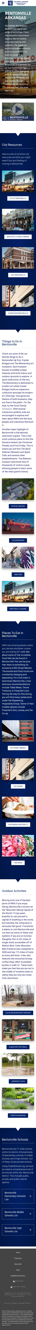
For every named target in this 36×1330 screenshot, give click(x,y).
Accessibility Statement (15, 1294)
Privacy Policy (24, 1293)
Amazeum (7, 409)
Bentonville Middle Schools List (14, 1214)
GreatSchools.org (16, 1166)
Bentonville (17, 68)
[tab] (18, 1196)
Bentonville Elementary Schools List (15, 1196)
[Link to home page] (18, 3)
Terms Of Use (10, 1293)
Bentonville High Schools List (13, 1230)
